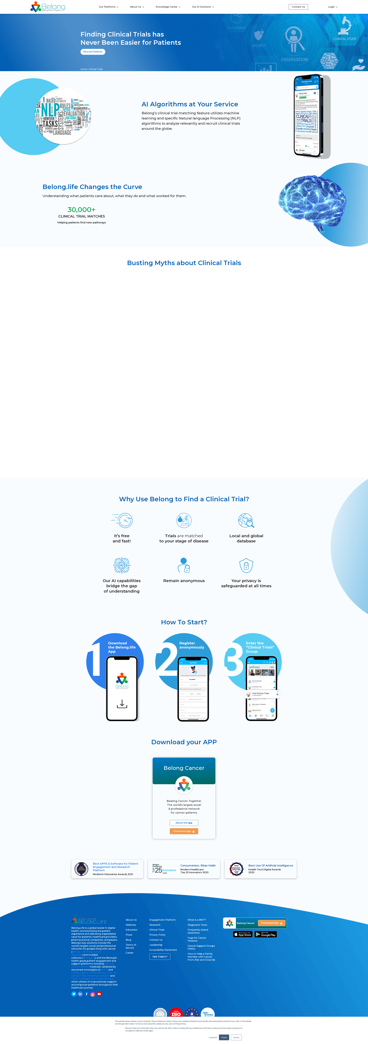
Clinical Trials (156, 929)
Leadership (155, 945)
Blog (128, 939)
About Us (135, 6)
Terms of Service (131, 946)
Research (154, 925)
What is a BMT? (197, 919)
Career (129, 952)
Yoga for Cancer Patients (197, 939)
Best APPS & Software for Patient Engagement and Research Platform (115, 867)
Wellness (131, 925)
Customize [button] (213, 1037)
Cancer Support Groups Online (201, 947)
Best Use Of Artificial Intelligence (270, 865)
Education (132, 929)
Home (83, 69)
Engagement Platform (162, 919)
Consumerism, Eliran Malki (197, 865)
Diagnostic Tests (197, 925)
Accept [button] (224, 1037)
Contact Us (156, 939)
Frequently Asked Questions (198, 931)
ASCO (104, 969)
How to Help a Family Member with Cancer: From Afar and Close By (201, 956)
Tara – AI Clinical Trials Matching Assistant (93, 974)
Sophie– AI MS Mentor (92, 972)
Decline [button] (236, 1037)
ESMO (75, 972)
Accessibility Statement (163, 950)
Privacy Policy (157, 934)
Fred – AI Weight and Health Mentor (92, 978)
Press (129, 934)
